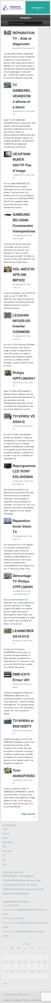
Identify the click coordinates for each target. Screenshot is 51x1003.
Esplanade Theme (20, 1000)
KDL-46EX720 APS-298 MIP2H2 (23, 274)
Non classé (17, 484)
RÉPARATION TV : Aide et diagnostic (23, 38)
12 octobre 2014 (19, 591)
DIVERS (14, 905)
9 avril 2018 (17, 48)
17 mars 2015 (18, 481)
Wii (4, 859)
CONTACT (19, 918)
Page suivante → (28, 815)
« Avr (5, 983)
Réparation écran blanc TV (22, 526)
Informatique (8, 842)
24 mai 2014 (17, 684)
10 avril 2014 (18, 780)
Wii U (5, 864)
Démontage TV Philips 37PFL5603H (23, 581)
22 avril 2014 (18, 730)
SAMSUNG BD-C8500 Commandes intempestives (23, 889)
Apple (5, 829)
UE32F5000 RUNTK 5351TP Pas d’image (20, 884)
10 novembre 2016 (20, 235)
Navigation (25, 17)
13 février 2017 (18, 175)
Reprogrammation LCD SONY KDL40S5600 (27, 471)
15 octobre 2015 (19, 336)
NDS (5, 846)
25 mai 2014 (17, 640)
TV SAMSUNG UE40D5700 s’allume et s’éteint (22, 95)
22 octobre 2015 (19, 284)
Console (6, 833)
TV (34, 48)
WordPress (36, 1000)
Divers (20, 238)
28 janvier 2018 (19, 111)
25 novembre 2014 (20, 536)
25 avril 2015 (18, 382)
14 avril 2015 (18, 426)
